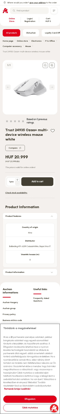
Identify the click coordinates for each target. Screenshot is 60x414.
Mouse (28, 46)
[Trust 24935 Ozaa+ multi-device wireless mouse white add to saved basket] (53, 130)
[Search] (14, 10)
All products (11, 33)
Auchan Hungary (10, 302)
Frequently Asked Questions (41, 299)
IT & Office (50, 41)
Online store (22, 41)
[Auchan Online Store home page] (5, 10)
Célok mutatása (30, 407)
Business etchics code (12, 320)
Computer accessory (12, 46)
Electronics (37, 41)
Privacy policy (9, 314)
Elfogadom (30, 399)
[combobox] (29, 10)
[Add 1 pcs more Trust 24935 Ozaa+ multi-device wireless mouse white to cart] (17, 180)
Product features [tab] (13, 216)
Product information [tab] (15, 272)
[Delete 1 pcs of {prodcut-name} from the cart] (17, 183)
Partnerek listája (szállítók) (17, 389)
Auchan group (9, 308)
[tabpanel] (30, 242)
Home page (8, 41)
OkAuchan (31, 33)
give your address (38, 2)
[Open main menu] (54, 10)
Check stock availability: (16, 193)
